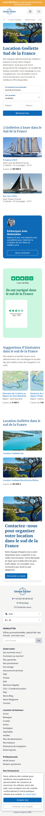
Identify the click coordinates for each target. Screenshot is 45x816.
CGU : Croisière (10, 688)
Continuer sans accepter (22, 806)
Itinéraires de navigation (14, 746)
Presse (6, 677)
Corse (5, 713)
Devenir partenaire (12, 764)
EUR (11, 614)
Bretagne (7, 717)
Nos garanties (9, 659)
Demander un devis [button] (16, 576)
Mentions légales (11, 685)
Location (22, 688)
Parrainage (8, 667)
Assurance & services (13, 670)
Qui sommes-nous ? (12, 652)
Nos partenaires (10, 663)
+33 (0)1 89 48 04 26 (24, 598)
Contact (6, 703)
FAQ (5, 674)
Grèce (6, 724)
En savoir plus (29, 794)
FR (10, 620)
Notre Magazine (10, 699)
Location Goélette (15, 20)
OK (38, 640)
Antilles (6, 735)
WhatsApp (24, 603)
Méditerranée (30, 20)
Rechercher (23, 113)
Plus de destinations (12, 739)
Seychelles (8, 731)
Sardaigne (8, 728)
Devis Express (9, 749)
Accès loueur (9, 760)
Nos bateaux (9, 742)
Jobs (5, 681)
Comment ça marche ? (13, 656)
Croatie (6, 721)
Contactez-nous (23, 607)
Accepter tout (22, 800)
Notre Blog (8, 695)
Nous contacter (22, 252)
